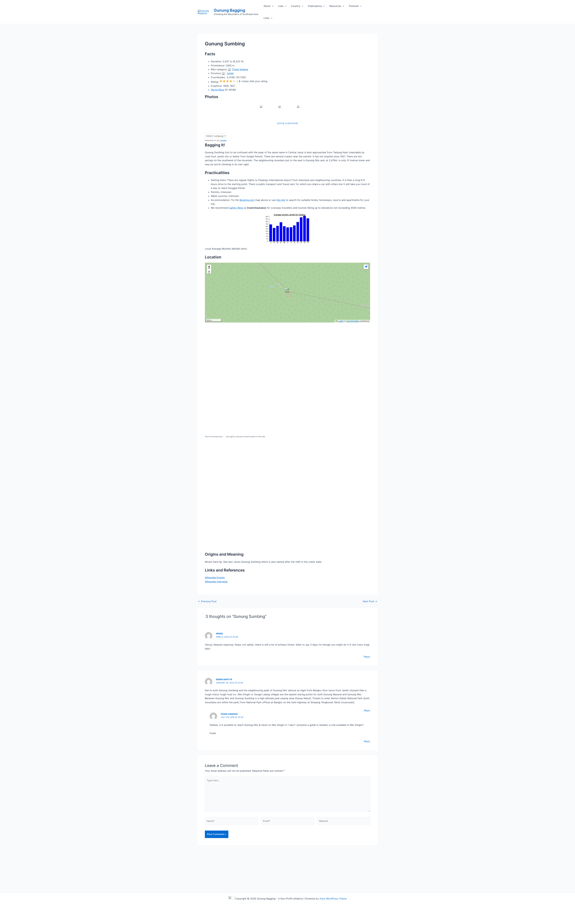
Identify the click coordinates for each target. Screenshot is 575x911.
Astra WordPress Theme (333, 898)
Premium (354, 5)
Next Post (370, 601)
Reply (367, 656)
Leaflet (340, 321)
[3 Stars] (227, 81)
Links (266, 17)
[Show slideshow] (287, 123)
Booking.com (247, 199)
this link (280, 199)
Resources (335, 5)
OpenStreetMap (352, 321)
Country (295, 5)
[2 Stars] (224, 81)
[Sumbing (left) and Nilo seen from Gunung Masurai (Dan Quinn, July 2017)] (287, 111)
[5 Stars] (234, 81)
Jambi (230, 73)
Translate (223, 140)
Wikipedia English (215, 577)
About (267, 5)
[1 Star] (220, 81)
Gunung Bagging (229, 10)
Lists (280, 5)
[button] (271, 6)
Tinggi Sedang (240, 69)
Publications (315, 5)
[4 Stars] (230, 81)
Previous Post (207, 601)
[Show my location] (366, 266)
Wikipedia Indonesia (216, 581)
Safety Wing (236, 207)
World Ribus (217, 89)
